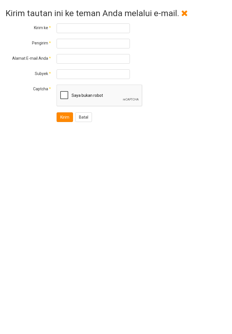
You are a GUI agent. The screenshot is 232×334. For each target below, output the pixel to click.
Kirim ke (42, 27)
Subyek (43, 73)
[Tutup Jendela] (184, 13)
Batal (83, 117)
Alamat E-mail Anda (31, 58)
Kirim (64, 117)
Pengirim (41, 43)
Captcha (42, 89)
